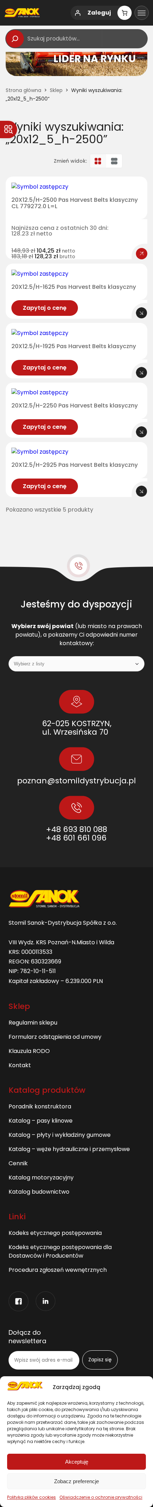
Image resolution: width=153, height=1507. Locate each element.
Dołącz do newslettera (27, 1336)
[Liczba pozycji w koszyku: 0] (124, 13)
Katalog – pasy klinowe (41, 1121)
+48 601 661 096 (76, 837)
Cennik (18, 1163)
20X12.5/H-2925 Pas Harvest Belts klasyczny (74, 465)
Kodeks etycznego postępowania (55, 1233)
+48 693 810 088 (76, 829)
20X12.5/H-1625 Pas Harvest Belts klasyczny (73, 287)
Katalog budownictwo (39, 1192)
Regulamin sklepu (33, 1023)
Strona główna (23, 90)
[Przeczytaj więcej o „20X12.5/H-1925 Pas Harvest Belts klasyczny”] (141, 372)
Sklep (56, 90)
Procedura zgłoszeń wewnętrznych (58, 1270)
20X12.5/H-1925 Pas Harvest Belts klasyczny (73, 346)
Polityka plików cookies (31, 1497)
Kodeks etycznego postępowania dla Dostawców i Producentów (60, 1251)
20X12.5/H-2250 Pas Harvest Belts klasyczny (74, 406)
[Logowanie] (77, 13)
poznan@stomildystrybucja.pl (76, 780)
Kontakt (20, 1065)
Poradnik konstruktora (40, 1106)
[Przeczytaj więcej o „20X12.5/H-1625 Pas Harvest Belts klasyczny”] (141, 313)
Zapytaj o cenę (45, 308)
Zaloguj (99, 13)
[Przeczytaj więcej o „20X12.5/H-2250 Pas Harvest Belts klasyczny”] (141, 432)
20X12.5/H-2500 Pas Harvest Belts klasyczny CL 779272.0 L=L (74, 203)
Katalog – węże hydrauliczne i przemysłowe (69, 1149)
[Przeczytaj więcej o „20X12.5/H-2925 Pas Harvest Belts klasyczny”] (141, 491)
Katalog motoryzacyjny (41, 1177)
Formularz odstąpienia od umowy (55, 1037)
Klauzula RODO (29, 1051)
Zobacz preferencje (76, 1481)
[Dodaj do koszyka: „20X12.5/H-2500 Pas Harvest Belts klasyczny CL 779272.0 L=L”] (141, 253)
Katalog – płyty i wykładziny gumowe (60, 1135)
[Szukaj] (15, 39)
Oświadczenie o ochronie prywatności (100, 1497)
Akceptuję (76, 1462)
